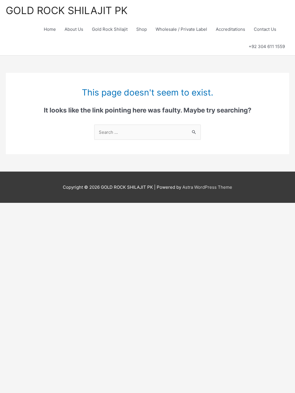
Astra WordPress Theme (207, 187)
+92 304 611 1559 (267, 46)
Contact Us (265, 29)
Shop (141, 29)
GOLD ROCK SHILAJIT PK (67, 10)
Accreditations (230, 29)
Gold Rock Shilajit (110, 29)
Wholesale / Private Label (181, 29)
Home (50, 29)
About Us (74, 29)
